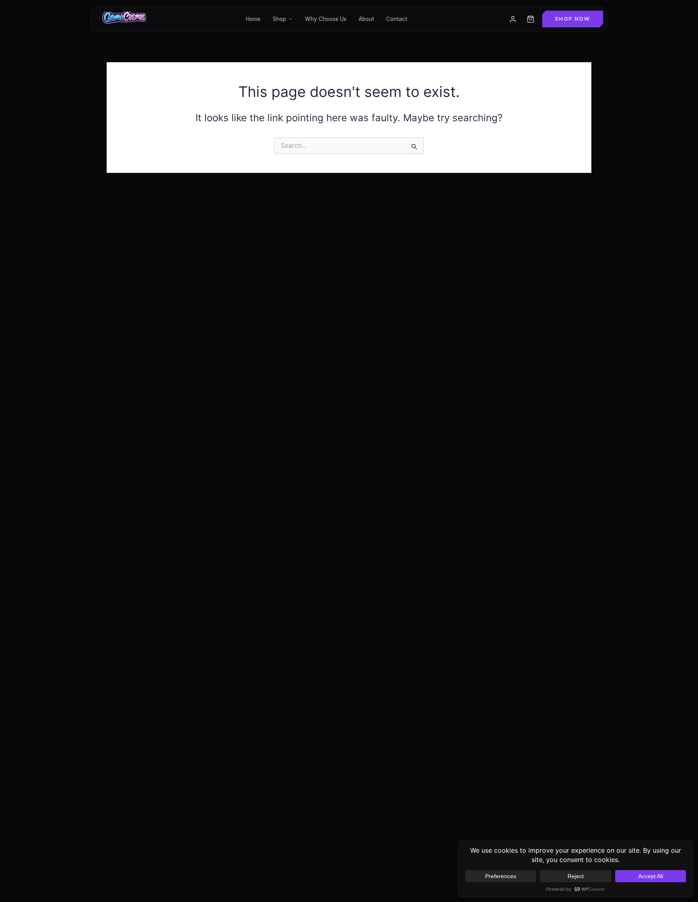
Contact (396, 19)
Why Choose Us (326, 19)
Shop (279, 19)
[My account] (512, 19)
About (366, 19)
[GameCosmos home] (123, 19)
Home (253, 19)
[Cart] (530, 19)
